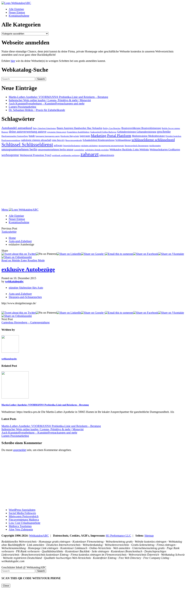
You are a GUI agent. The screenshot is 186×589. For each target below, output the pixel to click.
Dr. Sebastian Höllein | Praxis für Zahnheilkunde (37, 110)
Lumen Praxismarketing (22, 106)
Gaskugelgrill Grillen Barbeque (103, 132)
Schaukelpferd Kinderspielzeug (99, 140)
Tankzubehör (9, 231)
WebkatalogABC (39, 535)
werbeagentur (10, 155)
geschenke (164, 131)
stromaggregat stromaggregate (111, 146)
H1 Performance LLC (118, 535)
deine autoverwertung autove (27, 131)
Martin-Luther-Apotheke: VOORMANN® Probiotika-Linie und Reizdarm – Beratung (58, 96)
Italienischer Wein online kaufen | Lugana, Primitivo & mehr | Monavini (50, 100)
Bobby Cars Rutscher (112, 128)
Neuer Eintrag (17, 12)
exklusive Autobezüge (28, 269)
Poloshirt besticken (173, 136)
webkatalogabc (14, 281)
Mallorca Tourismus (20, 526)
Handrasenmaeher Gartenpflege (14, 136)
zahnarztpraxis (106, 155)
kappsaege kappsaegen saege (48, 136)
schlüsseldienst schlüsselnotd (153, 140)
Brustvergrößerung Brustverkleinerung (141, 128)
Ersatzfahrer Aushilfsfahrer (78, 132)
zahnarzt (89, 154)
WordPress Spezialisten (22, 509)
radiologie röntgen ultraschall (36, 140)
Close (6, 585)
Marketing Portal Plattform (111, 135)
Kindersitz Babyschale (69, 136)
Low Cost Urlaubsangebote (24, 522)
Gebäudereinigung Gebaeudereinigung (136, 131)
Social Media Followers (22, 513)
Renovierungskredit (73, 140)
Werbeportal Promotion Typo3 (35, 155)
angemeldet (19, 450)
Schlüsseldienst (123, 140)
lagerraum (85, 135)
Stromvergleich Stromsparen (137, 146)
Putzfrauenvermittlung (10, 140)
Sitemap (149, 535)
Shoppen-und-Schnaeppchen (25, 297)
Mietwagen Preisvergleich (24, 516)
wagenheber (79, 150)
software (58, 145)
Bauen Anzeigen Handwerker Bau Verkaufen (79, 128)
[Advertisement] (93, 182)
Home (12, 237)
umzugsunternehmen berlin (19, 149)
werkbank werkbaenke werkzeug (66, 155)
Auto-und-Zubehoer (20, 241)
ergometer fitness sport (56, 132)
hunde (32, 135)
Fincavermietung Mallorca (24, 519)
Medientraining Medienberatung (148, 135)
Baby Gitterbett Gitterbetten (44, 128)
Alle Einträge (16, 9)
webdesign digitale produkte (97, 150)
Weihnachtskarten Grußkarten (165, 149)
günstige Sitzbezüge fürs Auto (26, 287)
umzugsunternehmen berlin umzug (55, 149)
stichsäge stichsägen (89, 146)
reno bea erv (58, 140)
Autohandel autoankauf (16, 128)
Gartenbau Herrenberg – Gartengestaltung (25, 322)
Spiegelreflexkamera (71, 146)
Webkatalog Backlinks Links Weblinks (129, 149)
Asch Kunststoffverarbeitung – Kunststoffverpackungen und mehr (46, 103)
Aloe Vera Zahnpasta (21, 529)
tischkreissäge (155, 146)
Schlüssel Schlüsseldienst (27, 144)
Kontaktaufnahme (19, 15)
